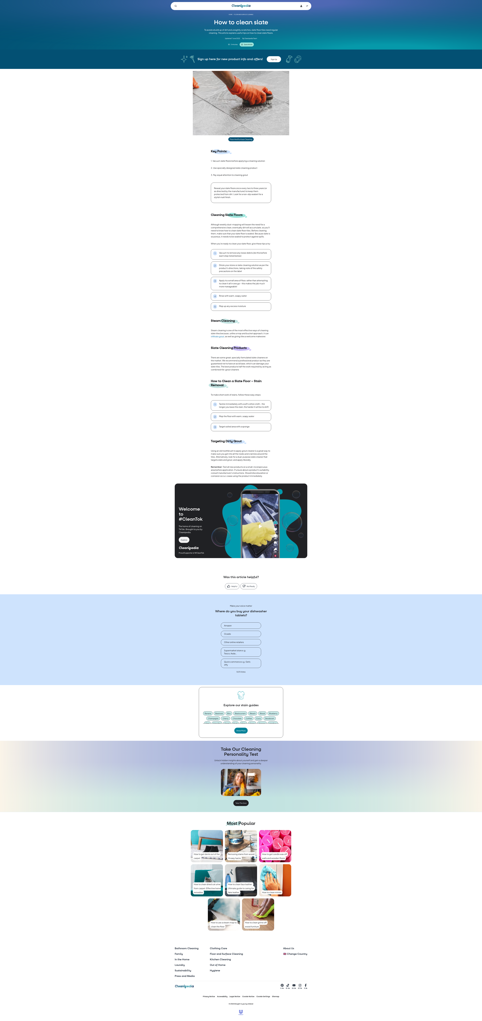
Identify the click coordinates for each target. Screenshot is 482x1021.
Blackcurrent (240, 713)
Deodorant (269, 718)
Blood (262, 713)
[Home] (241, 6)
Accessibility (222, 996)
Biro (229, 713)
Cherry (225, 718)
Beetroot (219, 713)
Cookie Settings (263, 996)
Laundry (180, 965)
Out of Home (217, 965)
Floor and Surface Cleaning (226, 954)
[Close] (479, 53)
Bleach (253, 713)
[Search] (176, 6)
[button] (274, 59)
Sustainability (183, 970)
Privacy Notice (209, 996)
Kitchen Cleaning (220, 959)
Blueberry (273, 713)
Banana (208, 713)
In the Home (182, 959)
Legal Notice (234, 996)
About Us (288, 948)
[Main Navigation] (307, 6)
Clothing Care (218, 948)
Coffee (249, 718)
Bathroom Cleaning (187, 948)
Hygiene (215, 970)
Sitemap (275, 996)
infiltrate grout (217, 336)
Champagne (213, 718)
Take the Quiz (241, 803)
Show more (241, 730)
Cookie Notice (248, 996)
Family (179, 954)
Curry (258, 718)
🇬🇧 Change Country (295, 954)
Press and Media (185, 976)
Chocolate (237, 718)
